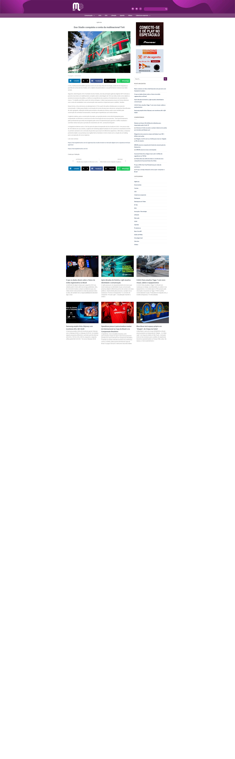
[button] (74, 81)
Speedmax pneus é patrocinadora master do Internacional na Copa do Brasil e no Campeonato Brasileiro (116, 329)
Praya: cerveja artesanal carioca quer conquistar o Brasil (149, 170)
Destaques (137, 198)
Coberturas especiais (142, 15)
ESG (106, 15)
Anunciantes (137, 185)
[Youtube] (136, 8)
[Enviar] (165, 79)
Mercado (136, 218)
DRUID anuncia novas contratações (146, 149)
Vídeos (130, 15)
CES (135, 191)
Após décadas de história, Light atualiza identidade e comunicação (149, 100)
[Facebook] (132, 8)
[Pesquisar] (166, 9)
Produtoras (137, 228)
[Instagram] (140, 8)
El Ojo (136, 205)
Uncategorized (138, 238)
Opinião (122, 15)
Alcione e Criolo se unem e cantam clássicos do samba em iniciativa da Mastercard (150, 129)
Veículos (136, 241)
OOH (99, 15)
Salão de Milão (138, 234)
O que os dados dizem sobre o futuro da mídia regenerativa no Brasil (147, 95)
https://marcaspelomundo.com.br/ (78, 148)
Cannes (136, 188)
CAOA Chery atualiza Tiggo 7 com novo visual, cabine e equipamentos (149, 106)
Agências (99, 22)
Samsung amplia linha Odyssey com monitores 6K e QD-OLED (150, 111)
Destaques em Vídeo (140, 201)
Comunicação (89, 15)
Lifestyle (113, 15)
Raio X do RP (138, 231)
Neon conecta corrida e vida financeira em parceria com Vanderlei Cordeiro (150, 90)
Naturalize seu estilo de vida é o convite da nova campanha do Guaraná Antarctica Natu (148, 160)
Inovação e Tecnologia (140, 211)
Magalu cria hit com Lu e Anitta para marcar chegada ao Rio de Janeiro (150, 140)
